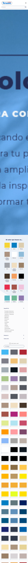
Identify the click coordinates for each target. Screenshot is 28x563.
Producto (6, 335)
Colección (6, 338)
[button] (14, 308)
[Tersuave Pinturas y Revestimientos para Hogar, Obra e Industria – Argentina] (6, 3)
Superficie (6, 308)
